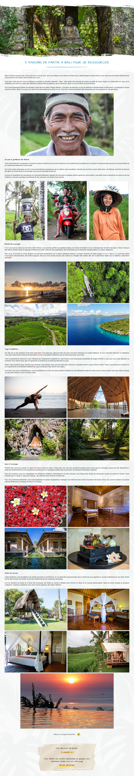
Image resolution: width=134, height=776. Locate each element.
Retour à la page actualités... (65, 734)
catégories (8, 585)
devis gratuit (67, 765)
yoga (67, 361)
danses (61, 177)
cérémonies (101, 169)
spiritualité (37, 353)
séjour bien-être (34, 468)
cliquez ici (67, 752)
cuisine (61, 83)
